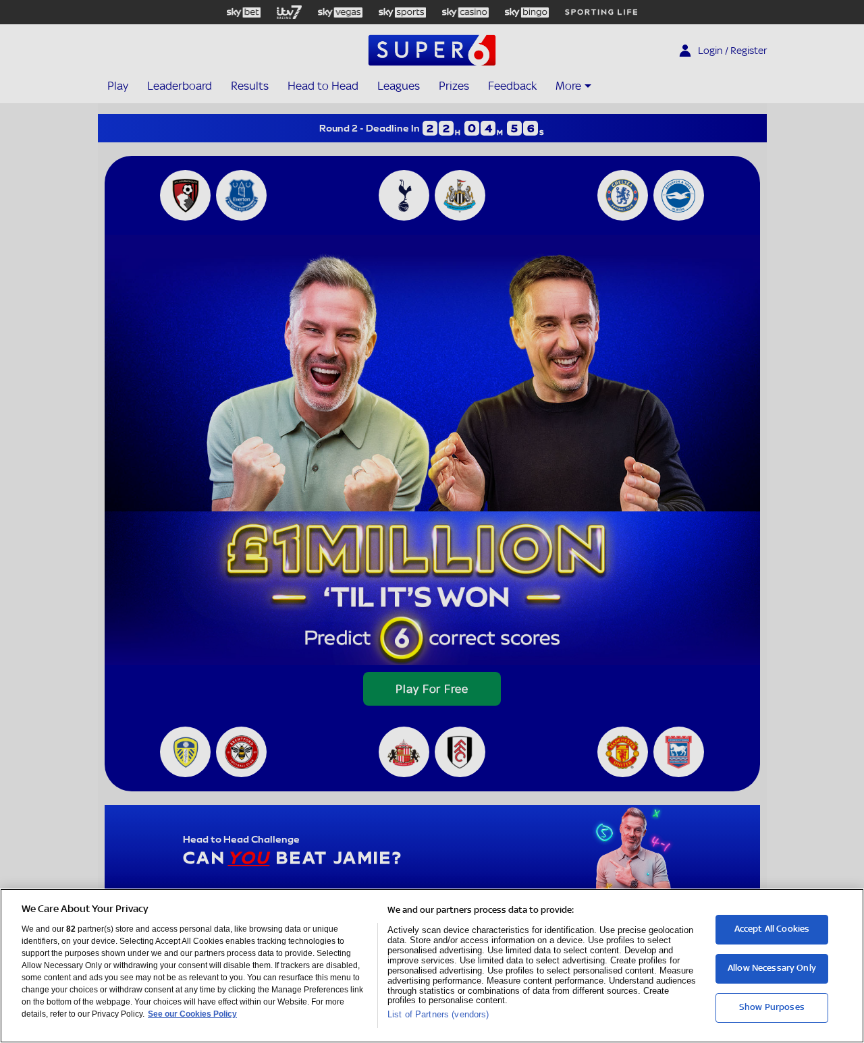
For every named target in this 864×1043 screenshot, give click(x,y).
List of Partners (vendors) (438, 1014)
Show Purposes (772, 1007)
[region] (432, 966)
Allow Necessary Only (772, 968)
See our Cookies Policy (192, 1014)
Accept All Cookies (772, 929)
